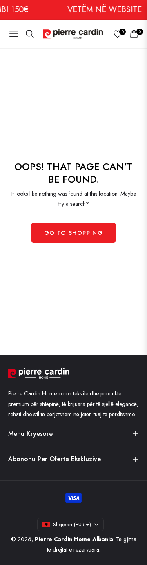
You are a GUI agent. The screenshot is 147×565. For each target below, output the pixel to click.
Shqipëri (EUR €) (72, 524)
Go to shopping (73, 233)
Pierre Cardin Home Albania (74, 539)
